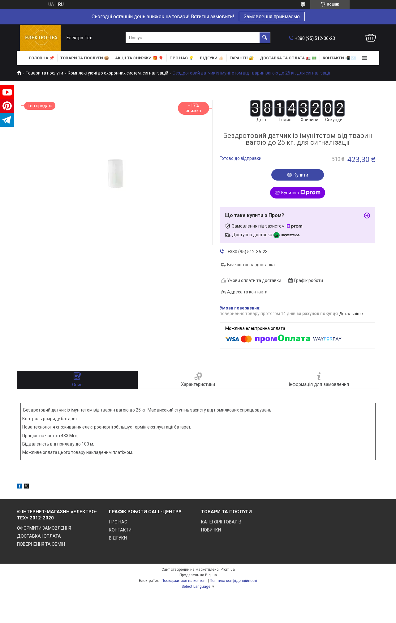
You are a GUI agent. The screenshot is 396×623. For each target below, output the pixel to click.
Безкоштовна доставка (251, 264)
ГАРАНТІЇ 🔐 (242, 58)
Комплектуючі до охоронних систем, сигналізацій (118, 72)
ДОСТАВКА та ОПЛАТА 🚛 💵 (288, 58)
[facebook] (19, 486)
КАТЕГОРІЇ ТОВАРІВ (221, 521)
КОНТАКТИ (120, 529)
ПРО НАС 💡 (182, 58)
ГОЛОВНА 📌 (41, 58)
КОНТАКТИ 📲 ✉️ (339, 58)
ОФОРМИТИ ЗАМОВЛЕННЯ (44, 528)
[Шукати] (265, 37)
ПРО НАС (118, 521)
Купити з (290, 192)
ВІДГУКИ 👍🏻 (211, 58)
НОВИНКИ (211, 529)
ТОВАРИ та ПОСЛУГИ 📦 (84, 58)
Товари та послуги (44, 72)
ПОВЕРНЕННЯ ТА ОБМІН (41, 544)
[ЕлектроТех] (40, 38)
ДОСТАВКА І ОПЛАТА (39, 536)
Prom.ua (228, 569)
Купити (301, 175)
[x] (26, 486)
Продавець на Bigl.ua (198, 575)
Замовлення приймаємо (272, 16)
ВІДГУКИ (118, 538)
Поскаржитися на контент (184, 580)
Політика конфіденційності (233, 580)
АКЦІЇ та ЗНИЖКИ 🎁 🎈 (139, 58)
